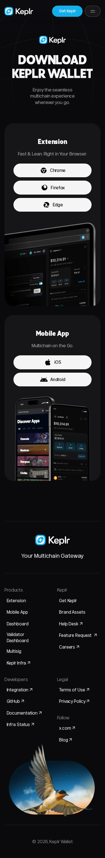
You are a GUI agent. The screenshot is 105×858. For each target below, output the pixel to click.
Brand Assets (72, 611)
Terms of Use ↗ (74, 689)
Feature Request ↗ (78, 635)
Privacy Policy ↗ (74, 701)
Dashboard (18, 623)
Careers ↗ (69, 646)
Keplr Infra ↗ (19, 662)
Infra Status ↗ (20, 724)
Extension (16, 600)
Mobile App (17, 611)
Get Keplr (68, 600)
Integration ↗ (20, 689)
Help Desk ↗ (71, 623)
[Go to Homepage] (18, 11)
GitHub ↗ (15, 701)
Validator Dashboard (18, 637)
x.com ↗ (67, 728)
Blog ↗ (65, 739)
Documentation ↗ (24, 712)
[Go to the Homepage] (52, 540)
